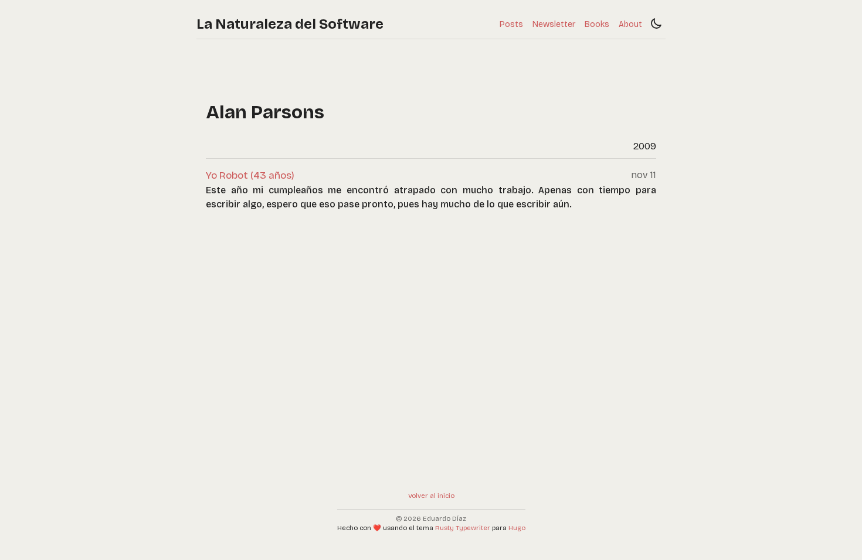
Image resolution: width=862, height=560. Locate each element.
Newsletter (553, 24)
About (630, 24)
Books (597, 24)
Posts (511, 24)
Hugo (516, 528)
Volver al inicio (431, 496)
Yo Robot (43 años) (250, 175)
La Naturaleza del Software (290, 24)
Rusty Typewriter (462, 528)
